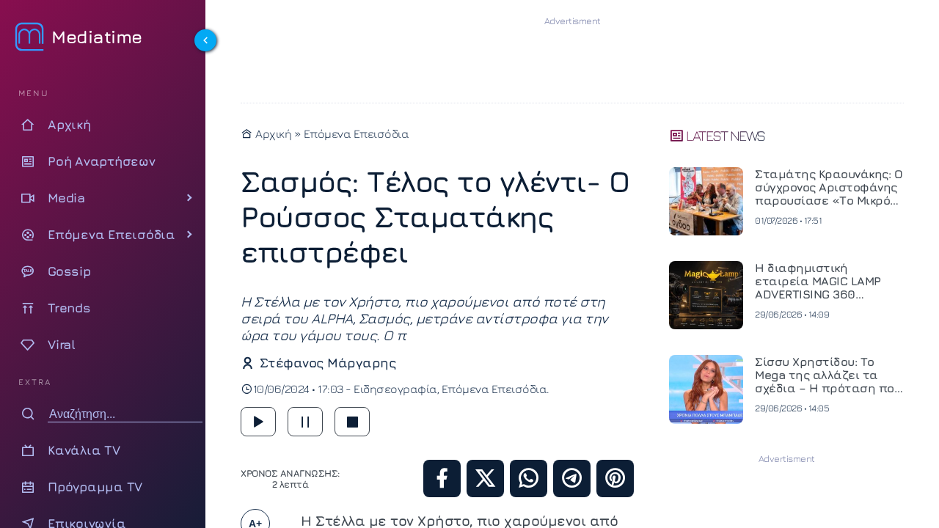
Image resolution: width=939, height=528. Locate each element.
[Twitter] (485, 478)
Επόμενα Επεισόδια (356, 133)
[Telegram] (572, 478)
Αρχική (272, 133)
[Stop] (352, 421)
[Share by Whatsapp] (528, 478)
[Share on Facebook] (442, 478)
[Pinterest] (615, 478)
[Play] (258, 421)
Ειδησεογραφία (395, 388)
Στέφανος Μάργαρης (327, 362)
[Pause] (305, 421)
